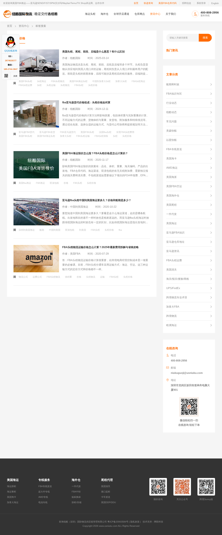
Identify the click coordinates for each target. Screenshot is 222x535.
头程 (39, 85)
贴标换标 (76, 497)
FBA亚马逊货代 (68, 132)
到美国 (82, 230)
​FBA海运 (40, 183)
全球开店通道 (121, 14)
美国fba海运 (25, 183)
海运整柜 (11, 491)
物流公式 (23, 277)
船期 (41, 230)
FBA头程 (78, 85)
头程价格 (92, 85)
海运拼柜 (11, 486)
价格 (66, 183)
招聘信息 (186, 3)
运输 (102, 277)
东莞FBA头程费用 (125, 132)
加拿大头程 (121, 81)
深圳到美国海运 (27, 230)
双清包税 (54, 183)
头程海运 (41, 81)
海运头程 (90, 14)
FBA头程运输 (83, 136)
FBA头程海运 (138, 81)
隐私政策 (134, 521)
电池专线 (42, 502)
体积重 (68, 277)
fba (120, 230)
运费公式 (37, 277)
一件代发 (76, 486)
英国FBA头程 (87, 132)
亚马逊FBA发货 (47, 132)
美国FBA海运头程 (78, 81)
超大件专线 (44, 491)
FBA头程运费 (25, 85)
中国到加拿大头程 (101, 81)
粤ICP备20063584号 (117, 521)
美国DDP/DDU (108, 502)
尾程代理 (107, 480)
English (215, 3)
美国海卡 (11, 497)
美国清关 (105, 486)
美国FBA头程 (25, 81)
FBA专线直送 (45, 486)
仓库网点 (139, 14)
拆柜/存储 (76, 502)
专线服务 (44, 480)
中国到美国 (54, 230)
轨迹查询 (148, 3)
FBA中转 (76, 491)
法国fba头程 (105, 132)
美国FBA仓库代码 (167, 3)
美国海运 (13, 480)
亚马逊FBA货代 (26, 132)
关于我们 (171, 14)
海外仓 (104, 14)
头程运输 (51, 85)
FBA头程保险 (101, 136)
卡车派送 (105, 497)
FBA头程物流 (58, 81)
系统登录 (201, 3)
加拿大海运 (12, 502)
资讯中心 (155, 14)
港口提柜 (105, 491)
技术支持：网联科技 (152, 521)
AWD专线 (43, 497)
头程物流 (65, 85)
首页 (136, 3)
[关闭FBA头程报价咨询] (15, 76)
